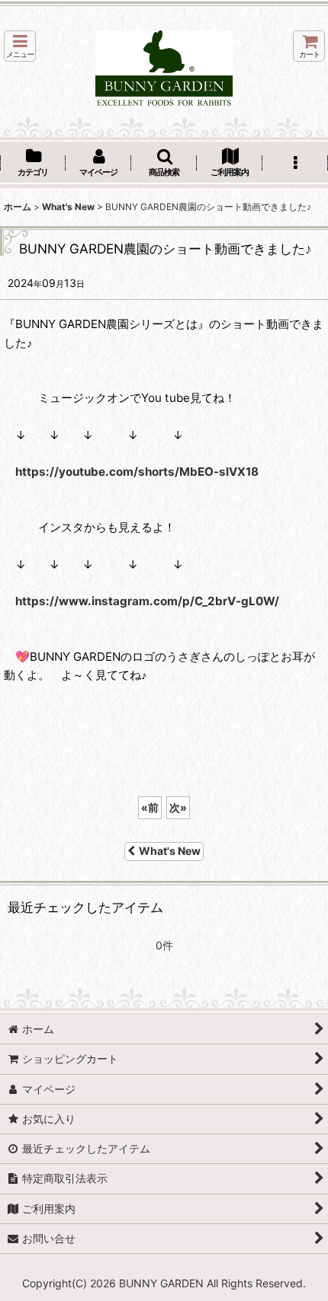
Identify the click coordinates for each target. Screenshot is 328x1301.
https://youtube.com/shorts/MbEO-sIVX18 (137, 471)
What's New (170, 850)
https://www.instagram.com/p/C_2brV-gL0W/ (147, 601)
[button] (20, 46)
